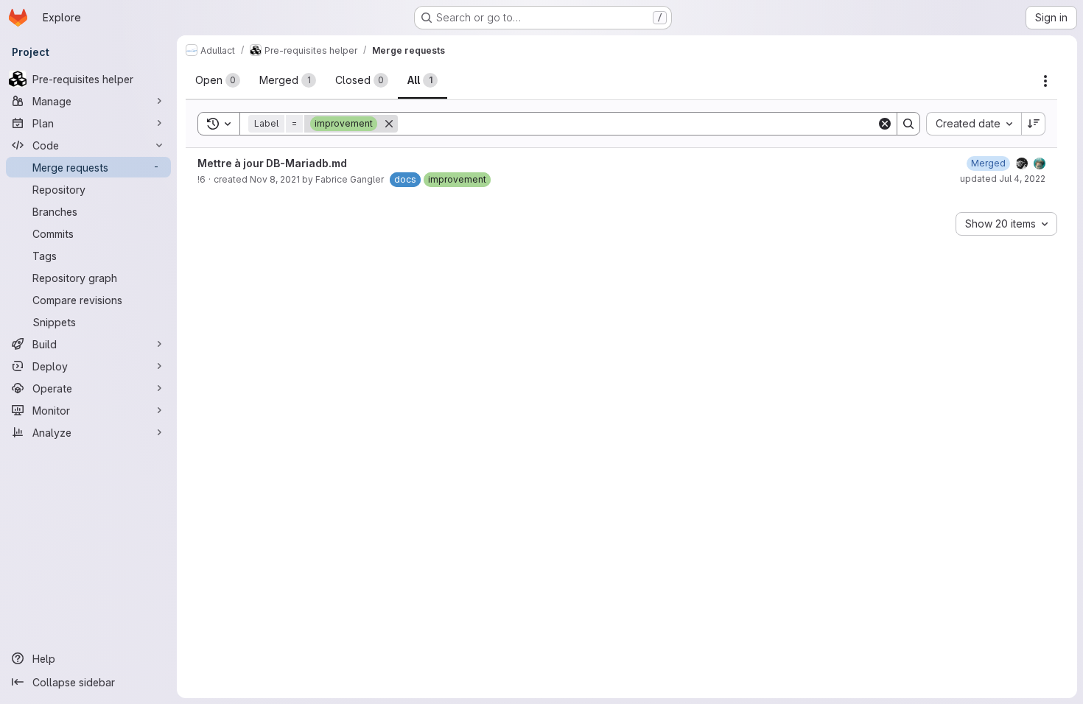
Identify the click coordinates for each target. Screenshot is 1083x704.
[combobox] (973, 123)
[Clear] (885, 124)
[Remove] (389, 124)
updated (1002, 178)
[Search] (908, 123)
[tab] (218, 80)
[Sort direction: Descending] (1033, 123)
